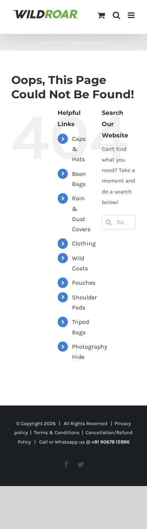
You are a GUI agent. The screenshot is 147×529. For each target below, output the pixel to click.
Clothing (84, 243)
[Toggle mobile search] (116, 15)
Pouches (83, 282)
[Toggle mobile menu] (132, 15)
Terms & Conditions (57, 432)
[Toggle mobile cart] (101, 15)
